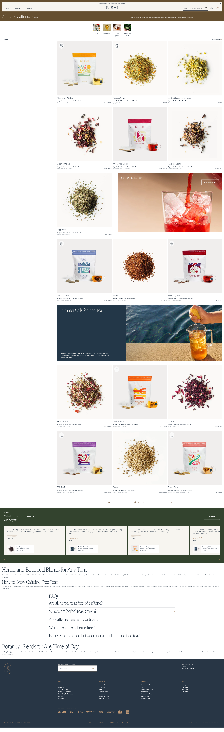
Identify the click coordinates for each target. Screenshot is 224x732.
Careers (102, 694)
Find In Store (103, 698)
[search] (206, 8)
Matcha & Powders (64, 691)
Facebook (185, 687)
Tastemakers (103, 691)
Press (101, 689)
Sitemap (190, 722)
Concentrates (63, 689)
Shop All (61, 698)
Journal (102, 685)
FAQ (142, 687)
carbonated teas (84, 652)
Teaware (61, 696)
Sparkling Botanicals (65, 694)
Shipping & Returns (147, 694)
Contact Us (145, 696)
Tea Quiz (29, 8)
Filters (6, 39)
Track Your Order (147, 685)
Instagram (185, 685)
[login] (211, 8)
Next (171, 503)
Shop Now (122, 3)
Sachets (61, 687)
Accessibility (145, 698)
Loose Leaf (62, 685)
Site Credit (217, 722)
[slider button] (5, 559)
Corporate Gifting (147, 689)
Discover (18, 8)
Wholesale (144, 691)
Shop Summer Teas (210, 182)
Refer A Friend (104, 696)
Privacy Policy (197, 722)
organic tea (189, 652)
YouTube (185, 689)
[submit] (93, 668)
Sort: (216, 39)
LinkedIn (185, 691)
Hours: (184, 666)
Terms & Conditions (207, 722)
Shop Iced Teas (173, 333)
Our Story (102, 687)
